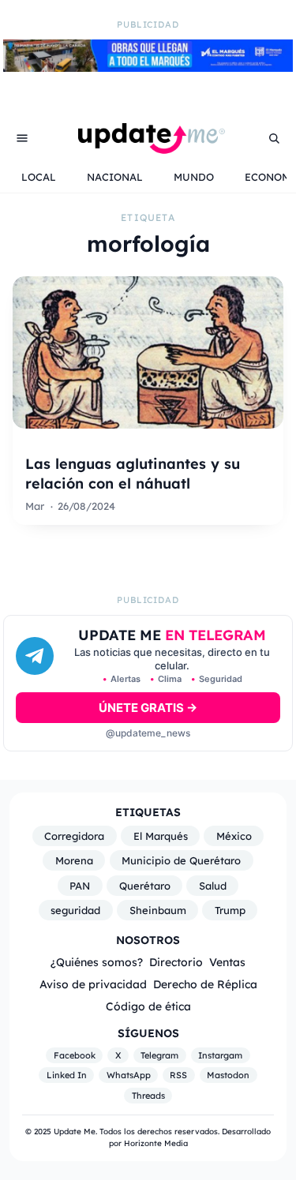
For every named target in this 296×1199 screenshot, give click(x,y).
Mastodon (228, 1075)
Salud (213, 885)
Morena (74, 860)
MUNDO (194, 176)
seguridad (75, 910)
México (234, 836)
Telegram (159, 1055)
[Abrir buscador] (274, 138)
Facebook (75, 1055)
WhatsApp (129, 1075)
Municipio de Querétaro (181, 860)
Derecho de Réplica (205, 984)
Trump (230, 910)
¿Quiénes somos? (97, 962)
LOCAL (38, 176)
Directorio (176, 962)
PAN (79, 885)
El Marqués (160, 836)
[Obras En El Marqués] (148, 67)
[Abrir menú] (22, 138)
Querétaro (144, 885)
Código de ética (148, 1006)
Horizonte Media (156, 1143)
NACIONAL (115, 176)
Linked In (67, 1075)
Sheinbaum (157, 910)
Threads (148, 1095)
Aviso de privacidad (93, 984)
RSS (178, 1075)
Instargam (220, 1055)
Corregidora (74, 836)
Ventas (227, 962)
